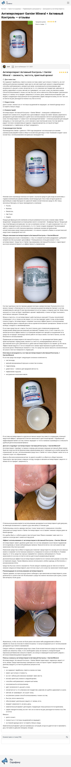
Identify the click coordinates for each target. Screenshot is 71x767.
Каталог (3, 9)
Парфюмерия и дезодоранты (32, 9)
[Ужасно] (48, 22)
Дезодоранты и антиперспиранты (53, 9)
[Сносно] (49, 22)
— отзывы (32, 15)
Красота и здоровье (15, 9)
